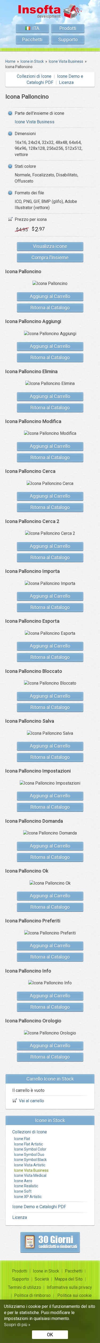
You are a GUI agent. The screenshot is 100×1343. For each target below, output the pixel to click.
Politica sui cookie (74, 1295)
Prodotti (67, 28)
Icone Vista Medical (30, 1175)
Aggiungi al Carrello (50, 296)
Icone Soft (22, 1191)
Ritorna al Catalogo (50, 307)
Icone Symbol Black (30, 1159)
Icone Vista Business (34, 121)
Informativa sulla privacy (69, 1287)
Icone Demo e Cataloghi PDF (39, 1206)
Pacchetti (32, 39)
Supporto (68, 39)
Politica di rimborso (32, 1295)
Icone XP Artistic (28, 1196)
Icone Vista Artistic (29, 1165)
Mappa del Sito (68, 1279)
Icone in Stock (46, 1271)
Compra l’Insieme (50, 257)
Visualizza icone (50, 246)
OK (50, 1334)
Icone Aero (23, 1181)
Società (42, 1279)
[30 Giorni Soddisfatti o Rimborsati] (50, 1242)
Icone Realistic (26, 1186)
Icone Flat (22, 1139)
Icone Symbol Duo (29, 1154)
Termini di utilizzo (24, 1287)
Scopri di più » (17, 1324)
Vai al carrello (31, 1100)
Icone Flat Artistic (28, 1144)
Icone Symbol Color (30, 1149)
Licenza (66, 82)
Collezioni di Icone (34, 76)
